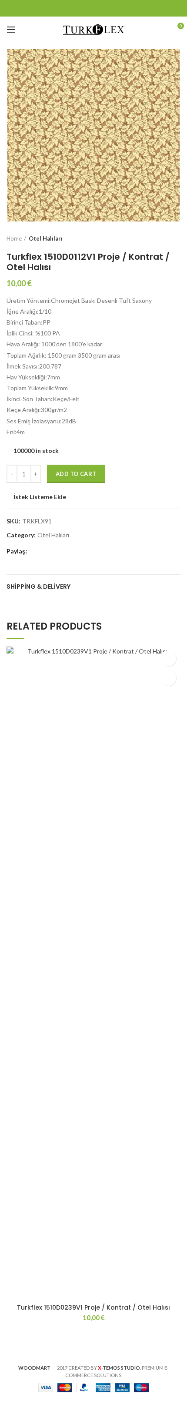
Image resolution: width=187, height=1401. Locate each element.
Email (93, 8)
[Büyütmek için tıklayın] (21, 206)
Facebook (61, 8)
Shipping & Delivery (38, 586)
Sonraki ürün (176, 238)
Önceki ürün (158, 238)
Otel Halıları (46, 238)
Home (14, 238)
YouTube (115, 8)
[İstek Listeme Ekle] (168, 658)
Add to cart (76, 473)
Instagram (104, 8)
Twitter (72, 8)
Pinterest (126, 8)
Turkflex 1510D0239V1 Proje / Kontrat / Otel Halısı (93, 1307)
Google (82, 8)
